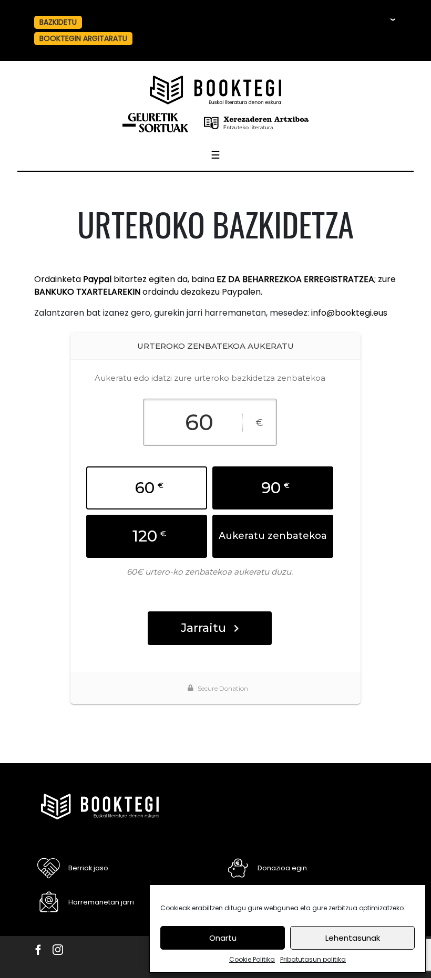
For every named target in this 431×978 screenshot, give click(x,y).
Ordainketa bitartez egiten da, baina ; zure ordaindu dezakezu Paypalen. (215, 285)
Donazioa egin (282, 867)
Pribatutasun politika (313, 959)
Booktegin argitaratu (83, 38)
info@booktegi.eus (349, 313)
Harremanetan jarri (101, 902)
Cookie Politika (252, 959)
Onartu (223, 937)
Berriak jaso (88, 867)
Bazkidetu (58, 22)
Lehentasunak (352, 937)
